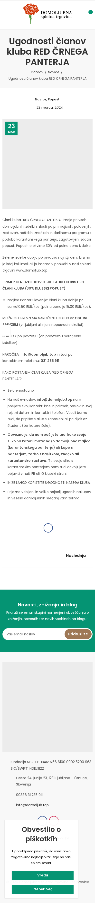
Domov (37, 72)
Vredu (42, 875)
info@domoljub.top (32, 805)
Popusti (54, 99)
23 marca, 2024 (50, 107)
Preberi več (42, 889)
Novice (53, 72)
